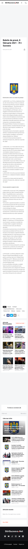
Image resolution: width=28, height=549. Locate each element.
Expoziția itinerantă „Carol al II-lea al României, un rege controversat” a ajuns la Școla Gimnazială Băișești (8, 352)
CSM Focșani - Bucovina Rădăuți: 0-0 (18, 462)
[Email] (14, 315)
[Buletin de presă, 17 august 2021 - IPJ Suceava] (6, 485)
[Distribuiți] (24, 49)
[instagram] (15, 536)
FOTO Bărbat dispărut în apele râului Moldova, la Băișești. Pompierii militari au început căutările (19, 336)
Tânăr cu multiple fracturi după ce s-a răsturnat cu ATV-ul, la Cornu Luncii (20, 352)
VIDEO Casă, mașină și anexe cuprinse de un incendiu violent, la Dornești (17, 492)
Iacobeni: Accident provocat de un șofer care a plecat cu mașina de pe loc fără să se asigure (18, 447)
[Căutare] (25, 2)
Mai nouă (4, 413)
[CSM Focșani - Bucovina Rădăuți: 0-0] (6, 462)
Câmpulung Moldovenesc (8, 308)
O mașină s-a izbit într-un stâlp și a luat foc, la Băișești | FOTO (8, 336)
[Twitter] (11, 315)
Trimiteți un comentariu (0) (14, 407)
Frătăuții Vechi (6, 311)
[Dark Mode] (22, 2)
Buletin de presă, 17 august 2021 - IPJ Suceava (18, 484)
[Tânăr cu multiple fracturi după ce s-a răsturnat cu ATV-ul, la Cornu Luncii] (20, 345)
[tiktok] (12, 536)
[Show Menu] (2, 2)
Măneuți (13, 311)
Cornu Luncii (18, 308)
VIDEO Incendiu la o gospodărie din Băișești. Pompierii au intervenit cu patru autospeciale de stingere (20, 367)
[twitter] (19, 536)
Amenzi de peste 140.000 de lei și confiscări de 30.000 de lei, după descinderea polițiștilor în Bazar (18, 470)
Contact (15, 544)
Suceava (18, 311)
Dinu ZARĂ (5, 522)
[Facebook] (8, 315)
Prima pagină (8, 544)
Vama (23, 311)
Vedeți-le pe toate (20, 323)
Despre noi (21, 544)
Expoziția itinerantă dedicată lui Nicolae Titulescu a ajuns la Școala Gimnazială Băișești (8, 367)
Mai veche (23, 413)
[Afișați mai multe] (18, 315)
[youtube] (8, 536)
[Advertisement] (14, 21)
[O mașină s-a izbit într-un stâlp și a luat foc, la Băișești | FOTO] (8, 329)
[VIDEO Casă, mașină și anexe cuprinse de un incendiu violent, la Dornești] (6, 493)
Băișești (9, 306)
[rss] (23, 536)
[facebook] (5, 536)
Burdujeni (15, 306)
